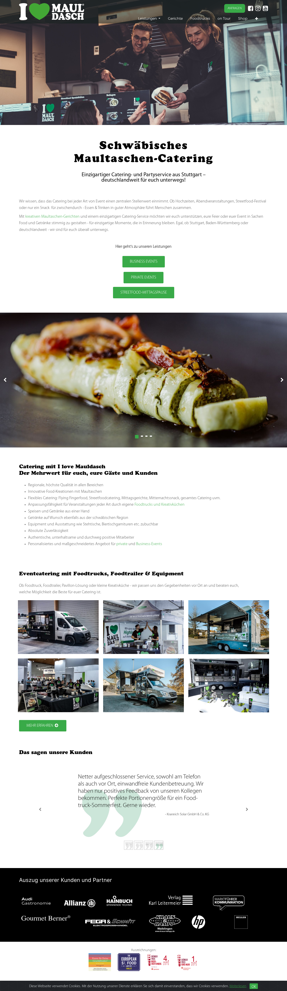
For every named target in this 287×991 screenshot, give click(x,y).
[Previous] (40, 809)
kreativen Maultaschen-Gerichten (52, 217)
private (122, 544)
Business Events (143, 262)
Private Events (143, 278)
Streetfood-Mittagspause (143, 293)
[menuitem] (175, 18)
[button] (256, 18)
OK (254, 987)
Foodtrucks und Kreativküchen (160, 505)
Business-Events (149, 544)
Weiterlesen (237, 986)
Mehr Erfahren (39, 726)
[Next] (247, 809)
